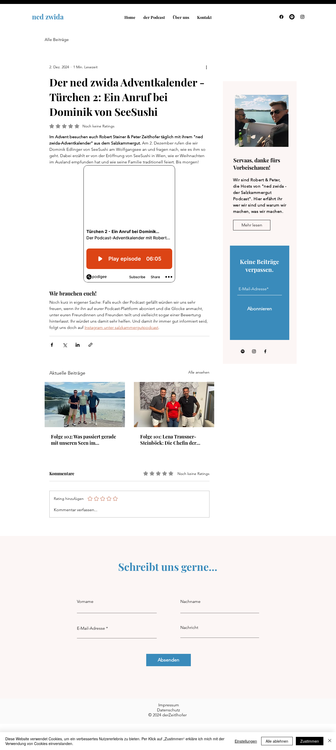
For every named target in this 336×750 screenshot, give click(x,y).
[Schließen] (330, 741)
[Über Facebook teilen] (51, 344)
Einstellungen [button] (246, 741)
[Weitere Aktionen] (206, 67)
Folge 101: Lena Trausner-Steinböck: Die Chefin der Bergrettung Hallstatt (168, 439)
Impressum (168, 704)
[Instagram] (302, 16)
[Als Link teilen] (90, 344)
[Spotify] (292, 16)
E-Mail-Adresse (91, 628)
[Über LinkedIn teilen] (77, 344)
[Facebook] (281, 16)
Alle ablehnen (277, 741)
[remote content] (129, 224)
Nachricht (189, 627)
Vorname (85, 601)
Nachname (190, 601)
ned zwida (48, 16)
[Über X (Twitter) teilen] (64, 344)
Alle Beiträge (57, 39)
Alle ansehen (198, 372)
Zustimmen (309, 741)
